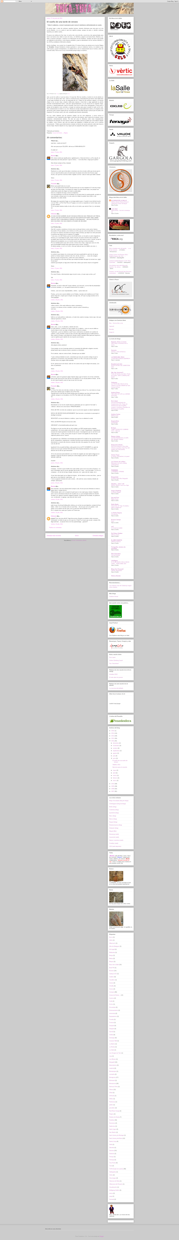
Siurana (111, 1150)
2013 (113, 736)
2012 (113, 738)
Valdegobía (112, 1172)
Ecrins (111, 1004)
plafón (111, 1104)
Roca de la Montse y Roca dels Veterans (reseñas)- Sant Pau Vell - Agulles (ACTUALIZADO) (120, 448)
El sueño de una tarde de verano (62, 22)
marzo (115, 775)
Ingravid (111, 326)
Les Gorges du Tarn (115, 1053)
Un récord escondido (116, 528)
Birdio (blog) (112, 806)
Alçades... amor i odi (117, 484)
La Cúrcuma (114, 514)
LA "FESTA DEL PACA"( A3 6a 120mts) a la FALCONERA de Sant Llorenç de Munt (120, 385)
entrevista (112, 1013)
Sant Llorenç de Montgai (116, 1135)
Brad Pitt (111, 967)
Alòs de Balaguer (114, 946)
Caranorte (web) (114, 837)
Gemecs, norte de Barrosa (118, 351)
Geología (112, 1037)
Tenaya (111, 1156)
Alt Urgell (112, 949)
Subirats (111, 1153)
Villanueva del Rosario (115, 1184)
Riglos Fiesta (114, 499)
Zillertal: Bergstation (116, 570)
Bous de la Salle (114, 964)
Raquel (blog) (113, 822)
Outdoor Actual (113, 596)
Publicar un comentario (55, 527)
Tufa (110, 1165)
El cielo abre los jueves (116, 677)
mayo (115, 770)
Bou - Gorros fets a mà (116, 323)
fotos (112, 521)
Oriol (69, 93)
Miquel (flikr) (113, 831)
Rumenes (112, 1123)
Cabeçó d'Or (113, 973)
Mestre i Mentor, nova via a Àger (120, 485)
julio (114, 756)
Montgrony (112, 1077)
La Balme (112, 1044)
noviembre (116, 745)
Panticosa (112, 1102)
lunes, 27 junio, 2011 (56, 152)
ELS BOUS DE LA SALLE (119, 200)
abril (114, 773)
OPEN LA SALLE (116, 541)
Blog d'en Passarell (117, 569)
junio (114, 758)
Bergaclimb (114, 477)
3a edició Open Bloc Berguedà (119, 478)
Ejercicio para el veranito (120, 767)
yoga (110, 1196)
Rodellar (111, 1120)
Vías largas (112, 1178)
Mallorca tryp (114, 415)
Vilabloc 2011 (116, 764)
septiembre (116, 750)
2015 (113, 730)
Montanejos (112, 1071)
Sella (110, 1144)
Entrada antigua (98, 535)
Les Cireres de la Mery (118, 461)
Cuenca (111, 998)
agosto (115, 753)
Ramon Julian (115, 436)
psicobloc (112, 1108)
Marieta (53, 155)
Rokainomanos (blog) (115, 825)
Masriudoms (113, 1065)
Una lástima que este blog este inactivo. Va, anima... (118, 266)
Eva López (114, 401)
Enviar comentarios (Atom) (79, 540)
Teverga (111, 1159)
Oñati (110, 1092)
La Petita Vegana (116, 513)
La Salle (111, 1050)
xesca (111, 1193)
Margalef (111, 1062)
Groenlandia (114, 422)
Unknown (53, 213)
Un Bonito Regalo (116, 492)
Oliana (111, 1089)
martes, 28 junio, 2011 (57, 299)
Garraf (111, 1031)
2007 (113, 791)
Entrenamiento (113, 1010)
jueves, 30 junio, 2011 (57, 463)
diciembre (116, 743)
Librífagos (114, 560)
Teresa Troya (115, 455)
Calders (111, 976)
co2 (112, 526)
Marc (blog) (112, 816)
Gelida (111, 1034)
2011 (112, 741)
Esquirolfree (115, 421)
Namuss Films (113, 1086)
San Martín (112, 1132)
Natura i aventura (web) (116, 840)
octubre (115, 748)
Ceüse (111, 983)
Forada (111, 1019)
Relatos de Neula (114, 1117)
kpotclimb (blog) (114, 812)
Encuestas (112, 1007)
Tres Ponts (112, 1162)
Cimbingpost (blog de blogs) (117, 803)
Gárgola (111, 1028)
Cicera (111, 989)
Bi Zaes (113, 428)
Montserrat (112, 1083)
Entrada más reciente (54, 535)
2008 (113, 788)
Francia (111, 1022)
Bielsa (111, 958)
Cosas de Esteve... (58, 133)
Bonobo (111, 329)
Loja (110, 1056)
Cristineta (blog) (114, 809)
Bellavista (112, 952)
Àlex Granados (116, 553)
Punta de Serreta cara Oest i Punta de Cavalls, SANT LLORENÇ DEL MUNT (120, 375)
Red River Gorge (114, 1111)
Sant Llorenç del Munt (115, 1138)
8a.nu (111, 937)
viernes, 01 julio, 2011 (57, 499)
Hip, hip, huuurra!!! (117, 372)
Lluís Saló (114, 209)
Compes (111, 992)
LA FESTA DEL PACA (117, 357)
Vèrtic (111, 1175)
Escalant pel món (116, 364)
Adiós (111, 940)
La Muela (112, 1047)
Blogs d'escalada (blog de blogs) (118, 800)
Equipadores (113, 1016)
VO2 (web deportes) (115, 846)
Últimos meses (115, 535)
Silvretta (111, 1147)
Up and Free (115, 497)
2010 (113, 783)
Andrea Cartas (115, 414)
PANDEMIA (114, 470)
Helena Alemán (116, 576)
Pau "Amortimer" (114, 663)
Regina (66, 133)
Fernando (53, 183)
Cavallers (112, 980)
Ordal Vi (111, 332)
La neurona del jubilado (116, 688)
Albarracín (112, 943)
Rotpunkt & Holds (117, 445)
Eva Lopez (112, 657)
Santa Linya (112, 1141)
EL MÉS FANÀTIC (116, 540)
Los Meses (112, 1059)
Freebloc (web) (113, 843)
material (111, 1068)
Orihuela (111, 1095)
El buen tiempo (116, 519)
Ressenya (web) (114, 834)
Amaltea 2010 (113, 674)
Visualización (113, 1187)
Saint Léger (112, 1129)
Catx (57, 93)
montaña (111, 1074)
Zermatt (111, 1199)
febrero (115, 778)
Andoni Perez (115, 392)
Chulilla (111, 986)
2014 (113, 733)
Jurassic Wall (113, 1041)
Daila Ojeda (114, 504)
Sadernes (112, 1126)
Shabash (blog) (113, 828)
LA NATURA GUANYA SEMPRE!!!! (120, 358)
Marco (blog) (113, 819)
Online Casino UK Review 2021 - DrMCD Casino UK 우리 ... (119, 255)
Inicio (77, 535)
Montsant (112, 1080)
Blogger (102, 1236)
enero (115, 780)
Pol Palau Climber (116, 533)
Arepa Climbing (116, 490)
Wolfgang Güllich (114, 1190)
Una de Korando (115, 555)
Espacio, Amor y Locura (118, 342)
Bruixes (111, 970)
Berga (111, 955)
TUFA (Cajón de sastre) (116, 1169)
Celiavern (114, 382)
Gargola (111, 1025)
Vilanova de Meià (114, 1181)
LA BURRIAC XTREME (117, 471)
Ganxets (114, 350)
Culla (110, 1001)
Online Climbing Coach (116, 660)
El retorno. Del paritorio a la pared (120, 456)
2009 (113, 786)
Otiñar (111, 1098)
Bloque (111, 961)
